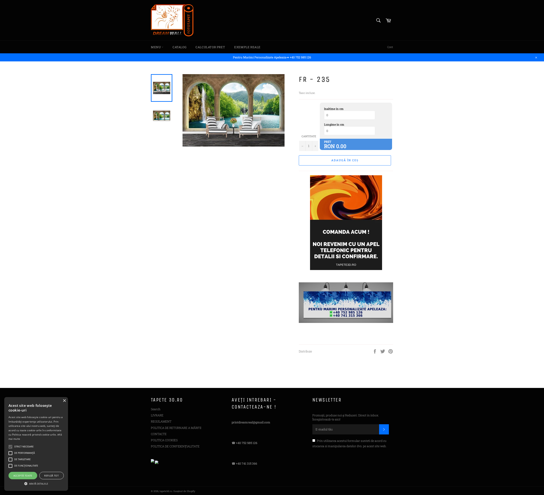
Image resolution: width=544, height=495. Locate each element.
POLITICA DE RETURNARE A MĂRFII (176, 428)
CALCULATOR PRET (210, 47)
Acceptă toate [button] (22, 475)
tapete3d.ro (166, 491)
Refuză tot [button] (51, 475)
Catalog (179, 47)
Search (155, 409)
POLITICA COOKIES (164, 440)
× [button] (64, 400)
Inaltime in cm (334, 109)
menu (156, 47)
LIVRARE (157, 415)
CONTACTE (159, 434)
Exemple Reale (247, 47)
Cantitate (309, 136)
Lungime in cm (334, 124)
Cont (390, 47)
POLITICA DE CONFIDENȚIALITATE (175, 446)
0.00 (341, 146)
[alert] (36, 444)
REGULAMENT (161, 421)
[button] (36, 483)
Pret (327, 142)
